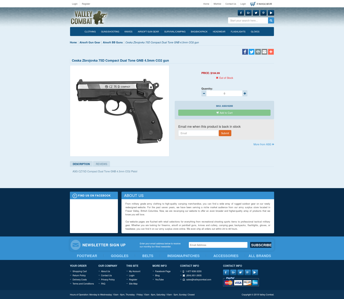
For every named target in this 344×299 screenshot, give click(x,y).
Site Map (133, 283)
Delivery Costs (80, 279)
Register (86, 3)
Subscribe (261, 244)
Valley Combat (90, 18)
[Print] (258, 52)
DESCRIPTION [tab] (81, 164)
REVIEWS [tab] (101, 164)
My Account (134, 271)
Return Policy (79, 275)
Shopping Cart (80, 271)
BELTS (147, 255)
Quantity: (207, 88)
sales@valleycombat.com (198, 279)
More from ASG (263, 144)
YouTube (159, 279)
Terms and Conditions (83, 283)
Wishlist (217, 3)
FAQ (103, 283)
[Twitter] (251, 52)
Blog (157, 275)
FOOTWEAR (87, 255)
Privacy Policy (108, 279)
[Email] (264, 52)
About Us (105, 271)
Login (75, 3)
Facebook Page (163, 271)
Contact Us (230, 3)
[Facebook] (245, 52)
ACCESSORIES (225, 255)
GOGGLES (119, 255)
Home (206, 3)
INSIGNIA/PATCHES (183, 255)
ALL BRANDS (260, 255)
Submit (225, 133)
